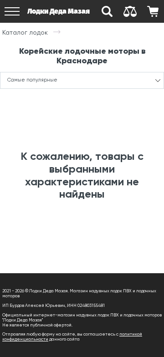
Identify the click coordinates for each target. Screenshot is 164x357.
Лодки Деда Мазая (58, 11)
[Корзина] (152, 11)
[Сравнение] (129, 11)
